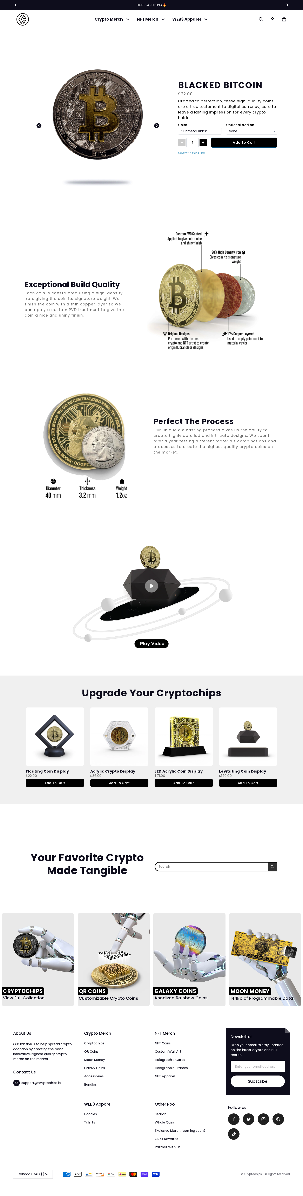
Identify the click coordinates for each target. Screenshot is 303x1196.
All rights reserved (277, 1174)
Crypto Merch (109, 19)
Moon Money (94, 1059)
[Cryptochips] (22, 19)
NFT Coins (163, 1043)
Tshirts (89, 1122)
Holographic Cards (170, 1059)
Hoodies (90, 1114)
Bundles (90, 1084)
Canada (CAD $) (31, 1174)
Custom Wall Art (168, 1051)
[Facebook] (234, 1119)
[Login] (272, 19)
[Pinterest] (278, 1119)
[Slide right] (287, 4)
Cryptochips (94, 1043)
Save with (191, 153)
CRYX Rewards (166, 1138)
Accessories (94, 1076)
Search (160, 1114)
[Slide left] (15, 4)
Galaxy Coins (94, 1068)
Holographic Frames (171, 1068)
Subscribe (257, 1081)
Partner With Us (167, 1147)
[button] (261, 19)
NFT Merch (147, 19)
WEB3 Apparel (186, 19)
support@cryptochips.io (41, 1082)
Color (182, 125)
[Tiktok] (234, 1134)
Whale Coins (165, 1122)
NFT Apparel (165, 1076)
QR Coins (91, 1051)
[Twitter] (248, 1119)
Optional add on (240, 125)
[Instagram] (263, 1119)
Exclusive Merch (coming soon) (180, 1130)
